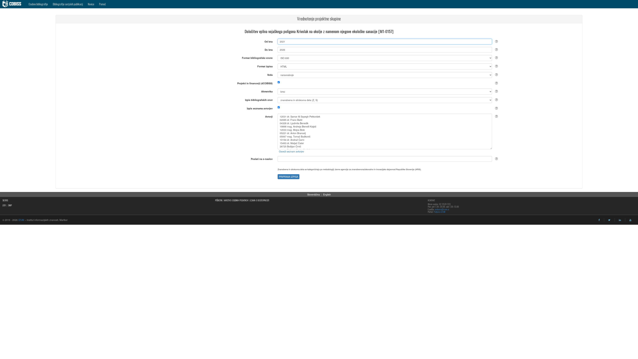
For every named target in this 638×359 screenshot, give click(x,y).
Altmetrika (267, 91)
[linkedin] (620, 220)
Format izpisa (265, 66)
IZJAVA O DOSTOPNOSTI (259, 200)
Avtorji (269, 116)
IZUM (21, 220)
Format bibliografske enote (257, 58)
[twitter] (609, 220)
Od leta (269, 41)
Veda (270, 74)
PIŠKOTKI (218, 200)
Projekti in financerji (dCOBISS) (255, 83)
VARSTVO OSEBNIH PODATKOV (236, 200)
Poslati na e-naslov (262, 159)
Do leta (269, 49)
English (327, 194)
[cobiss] (13, 4)
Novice (91, 4)
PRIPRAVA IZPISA (288, 176)
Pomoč (102, 4)
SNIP (10, 205)
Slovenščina (313, 194)
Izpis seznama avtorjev (260, 108)
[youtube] (630, 220)
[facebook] (599, 220)
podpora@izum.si (442, 209)
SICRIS (5, 200)
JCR (4, 205)
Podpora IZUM (439, 211)
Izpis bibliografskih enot (259, 100)
